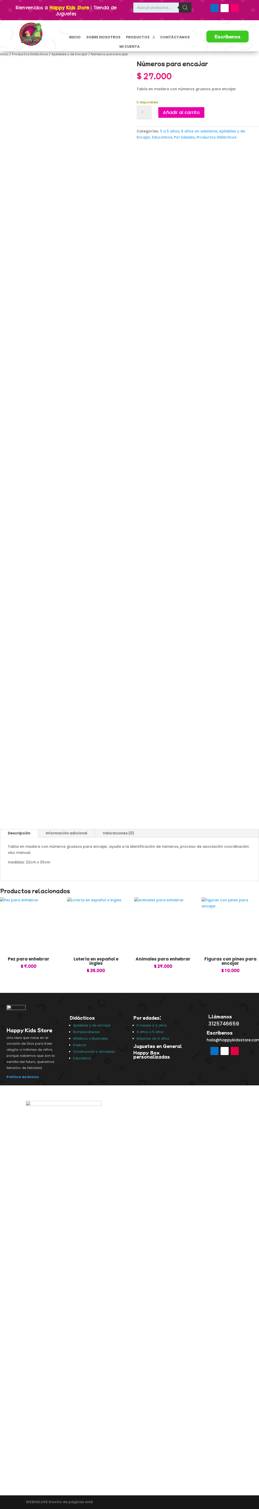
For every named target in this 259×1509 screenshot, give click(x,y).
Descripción (19, 833)
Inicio (4, 54)
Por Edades (184, 137)
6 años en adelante (199, 131)
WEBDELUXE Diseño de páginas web (60, 1501)
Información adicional (66, 833)
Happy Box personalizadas (152, 1054)
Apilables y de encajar (92, 1025)
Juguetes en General (157, 1046)
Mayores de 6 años (153, 1038)
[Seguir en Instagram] (235, 8)
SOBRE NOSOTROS (103, 37)
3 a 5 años (169, 131)
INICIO (75, 37)
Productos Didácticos (30, 54)
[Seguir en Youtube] (225, 8)
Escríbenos (227, 36)
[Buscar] (185, 8)
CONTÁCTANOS (175, 37)
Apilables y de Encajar (69, 54)
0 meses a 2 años (152, 1025)
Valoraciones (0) (118, 833)
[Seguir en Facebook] (214, 8)
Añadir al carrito (181, 112)
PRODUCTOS (137, 37)
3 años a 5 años (150, 1032)
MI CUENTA (129, 46)
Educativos (162, 137)
